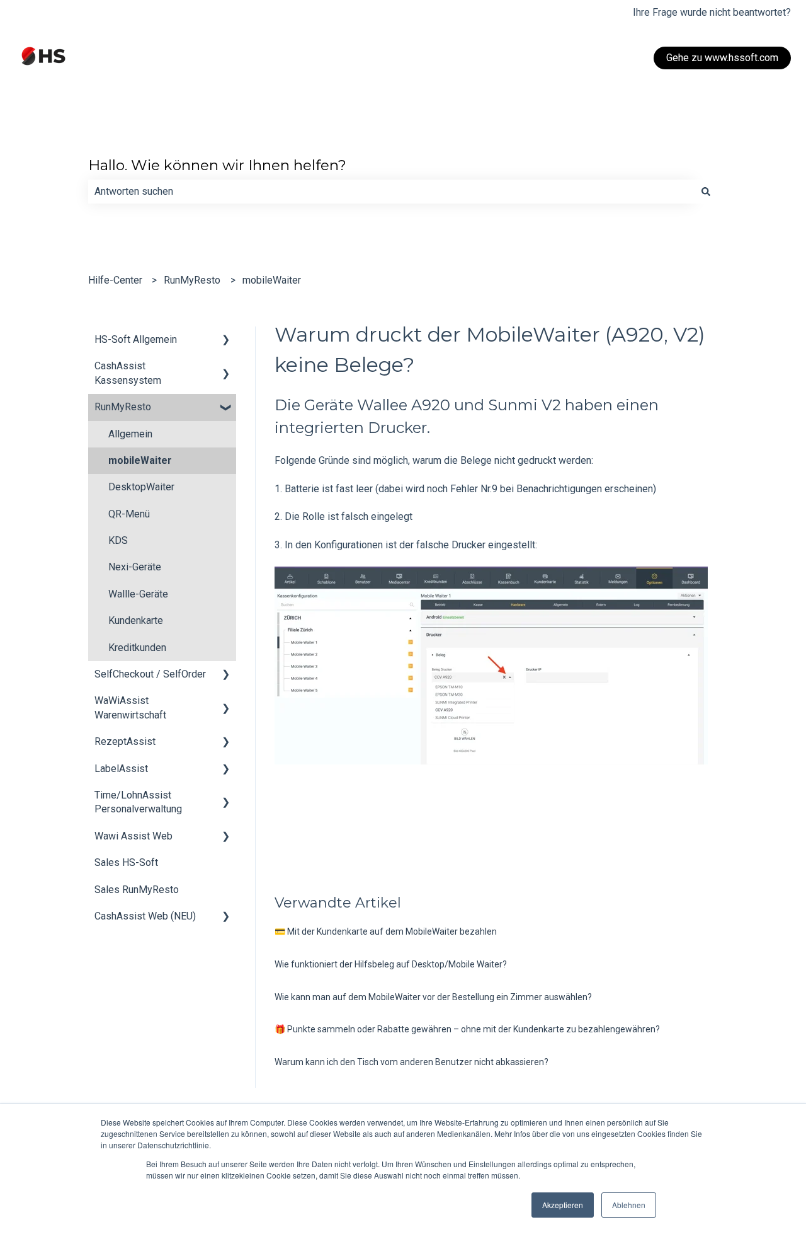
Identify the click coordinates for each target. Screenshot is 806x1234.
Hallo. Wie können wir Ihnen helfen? (217, 165)
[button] (226, 341)
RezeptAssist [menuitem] (125, 741)
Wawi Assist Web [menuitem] (133, 836)
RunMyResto (192, 280)
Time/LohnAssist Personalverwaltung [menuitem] (138, 802)
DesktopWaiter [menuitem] (141, 487)
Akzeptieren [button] (562, 1204)
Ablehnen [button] (628, 1204)
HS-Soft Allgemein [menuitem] (135, 339)
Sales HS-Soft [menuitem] (126, 862)
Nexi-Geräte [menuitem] (134, 567)
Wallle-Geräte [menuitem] (138, 594)
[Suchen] (706, 192)
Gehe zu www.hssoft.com (722, 58)
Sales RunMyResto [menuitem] (136, 890)
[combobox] (391, 192)
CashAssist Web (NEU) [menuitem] (145, 916)
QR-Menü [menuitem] (129, 514)
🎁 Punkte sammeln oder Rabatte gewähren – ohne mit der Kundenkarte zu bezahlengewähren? (467, 1029)
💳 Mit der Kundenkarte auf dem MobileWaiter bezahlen (386, 931)
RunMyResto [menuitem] (122, 407)
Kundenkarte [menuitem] (135, 620)
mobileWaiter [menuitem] (140, 460)
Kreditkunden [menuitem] (137, 648)
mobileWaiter (271, 280)
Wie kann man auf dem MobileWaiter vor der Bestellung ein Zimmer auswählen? (433, 997)
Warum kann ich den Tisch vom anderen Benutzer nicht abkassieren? (411, 1062)
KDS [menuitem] (118, 540)
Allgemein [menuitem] (130, 434)
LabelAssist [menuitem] (121, 769)
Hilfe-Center (115, 280)
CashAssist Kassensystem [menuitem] (127, 373)
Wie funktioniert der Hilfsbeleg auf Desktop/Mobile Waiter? (391, 964)
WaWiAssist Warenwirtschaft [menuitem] (130, 707)
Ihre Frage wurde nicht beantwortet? (712, 12)
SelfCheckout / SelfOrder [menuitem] (150, 674)
